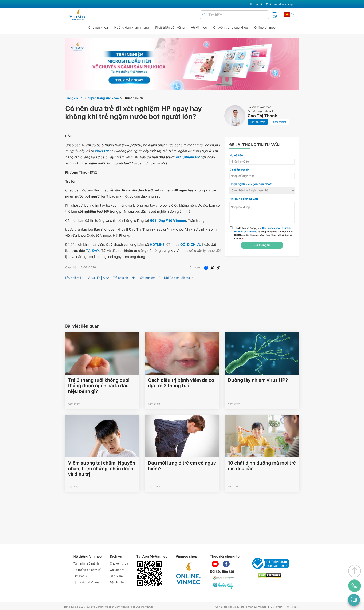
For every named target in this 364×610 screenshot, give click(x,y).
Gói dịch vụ (118, 570)
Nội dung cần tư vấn (243, 199)
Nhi (134, 278)
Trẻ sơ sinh (120, 278)
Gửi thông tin (261, 245)
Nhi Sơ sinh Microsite (178, 278)
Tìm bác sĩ (256, 4)
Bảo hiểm (116, 576)
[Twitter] (212, 268)
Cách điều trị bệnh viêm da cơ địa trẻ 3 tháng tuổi (181, 383)
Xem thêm (74, 403)
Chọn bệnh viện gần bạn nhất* (251, 184)
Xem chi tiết (279, 121)
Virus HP (94, 278)
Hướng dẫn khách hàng (131, 27)
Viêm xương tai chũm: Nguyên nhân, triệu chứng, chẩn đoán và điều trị (101, 468)
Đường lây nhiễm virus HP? (258, 380)
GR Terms (292, 607)
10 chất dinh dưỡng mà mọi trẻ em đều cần (262, 465)
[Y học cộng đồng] (223, 578)
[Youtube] (215, 564)
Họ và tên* (236, 155)
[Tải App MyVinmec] (149, 574)
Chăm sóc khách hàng (279, 4)
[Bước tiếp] (223, 585)
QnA (106, 278)
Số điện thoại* (239, 170)
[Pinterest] (218, 268)
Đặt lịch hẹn (118, 582)
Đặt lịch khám (257, 121)
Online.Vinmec (265, 27)
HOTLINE (157, 244)
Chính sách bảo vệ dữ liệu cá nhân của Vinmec (240, 607)
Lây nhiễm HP (74, 278)
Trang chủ (72, 98)
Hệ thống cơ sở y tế (87, 570)
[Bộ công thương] (270, 563)
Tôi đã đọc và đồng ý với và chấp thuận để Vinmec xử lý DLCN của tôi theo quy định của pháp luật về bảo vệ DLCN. (263, 233)
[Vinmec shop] (188, 574)
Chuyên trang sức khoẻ (230, 27)
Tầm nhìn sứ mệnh (86, 563)
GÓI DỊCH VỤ (190, 244)
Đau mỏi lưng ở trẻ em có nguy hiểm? (182, 465)
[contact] (354, 586)
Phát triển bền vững (170, 27)
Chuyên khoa (98, 27)
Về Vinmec (199, 27)
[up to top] (354, 571)
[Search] (203, 14)
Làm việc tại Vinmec (87, 582)
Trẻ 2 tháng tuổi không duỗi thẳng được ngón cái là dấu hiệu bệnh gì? (99, 386)
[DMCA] (269, 575)
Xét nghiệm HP (150, 278)
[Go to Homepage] (77, 14)
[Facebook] (206, 268)
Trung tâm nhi (134, 98)
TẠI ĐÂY (92, 250)
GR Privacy (276, 607)
